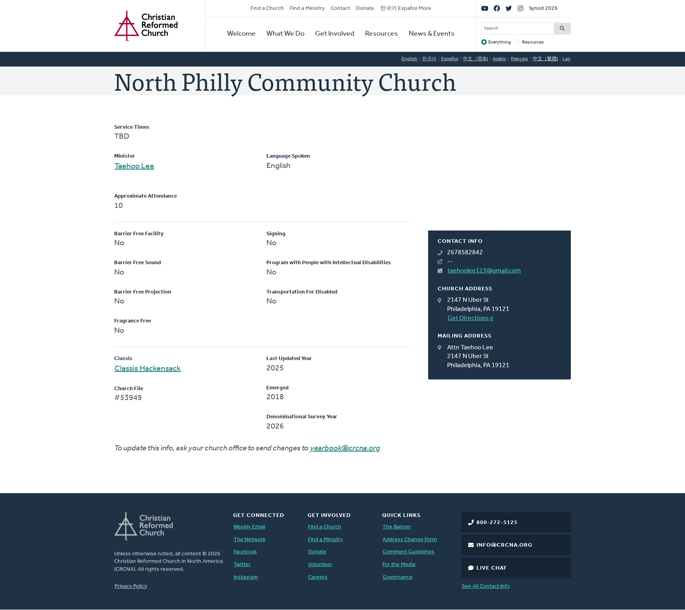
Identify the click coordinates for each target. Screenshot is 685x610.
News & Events (432, 34)
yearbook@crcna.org (345, 448)
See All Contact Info (486, 586)
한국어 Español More (405, 8)
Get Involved (334, 34)
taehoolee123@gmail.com (484, 271)
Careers (317, 577)
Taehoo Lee (134, 166)
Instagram (245, 577)
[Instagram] (520, 8)
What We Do (285, 34)
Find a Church (267, 8)
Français (519, 59)
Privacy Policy (131, 586)
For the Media (399, 565)
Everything (499, 42)
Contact (340, 8)
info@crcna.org (504, 545)
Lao (566, 59)
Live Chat (491, 568)
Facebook (245, 552)
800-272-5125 (497, 523)
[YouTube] (484, 8)
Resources (381, 34)
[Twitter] (508, 8)
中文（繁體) (545, 59)
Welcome (241, 34)
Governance (398, 577)
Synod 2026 (543, 8)
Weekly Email (249, 527)
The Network (249, 540)
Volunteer (320, 565)
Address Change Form (410, 540)
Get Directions (468, 318)
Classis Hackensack (148, 369)
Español (449, 59)
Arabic (499, 59)
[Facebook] (496, 8)
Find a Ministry (307, 8)
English (409, 59)
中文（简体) (475, 59)
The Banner (397, 527)
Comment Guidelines (408, 552)
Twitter (242, 565)
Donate (365, 8)
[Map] (499, 177)
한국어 (429, 59)
